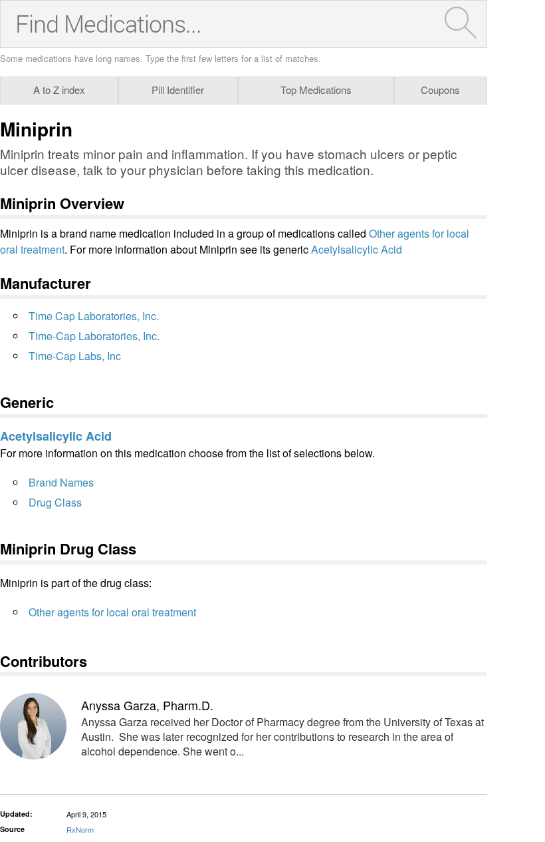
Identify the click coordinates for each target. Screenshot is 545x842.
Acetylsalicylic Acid (356, 249)
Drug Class (55, 502)
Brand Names (61, 482)
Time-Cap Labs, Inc (75, 355)
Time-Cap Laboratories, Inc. (94, 335)
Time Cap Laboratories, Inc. (94, 315)
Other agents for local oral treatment (112, 612)
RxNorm (80, 829)
